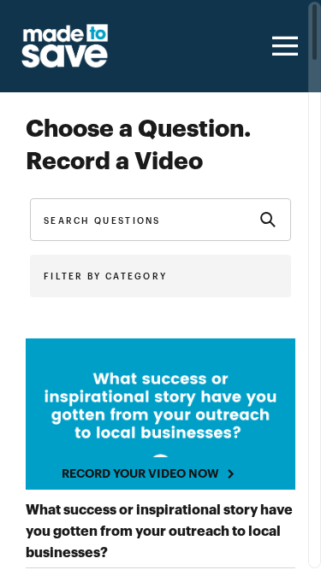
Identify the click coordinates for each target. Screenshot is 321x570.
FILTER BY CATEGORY (105, 277)
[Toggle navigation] (282, 46)
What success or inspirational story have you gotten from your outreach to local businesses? (159, 531)
